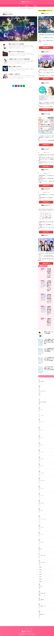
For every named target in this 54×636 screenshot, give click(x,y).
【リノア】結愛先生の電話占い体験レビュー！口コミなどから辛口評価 (49, 359)
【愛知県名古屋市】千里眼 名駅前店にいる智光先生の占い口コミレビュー (49, 310)
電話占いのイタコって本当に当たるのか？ (17, 51)
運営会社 (35, 5)
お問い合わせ (27, 5)
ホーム (19, 5)
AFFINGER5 (33, 634)
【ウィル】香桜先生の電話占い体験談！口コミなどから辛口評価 (49, 350)
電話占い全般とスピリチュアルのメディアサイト (27, 633)
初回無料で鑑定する (46, 47)
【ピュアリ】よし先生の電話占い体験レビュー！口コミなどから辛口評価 (49, 368)
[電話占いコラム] (21, 86)
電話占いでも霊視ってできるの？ (15, 66)
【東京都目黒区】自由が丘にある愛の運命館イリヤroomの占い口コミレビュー (49, 298)
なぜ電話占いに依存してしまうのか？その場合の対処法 (19, 59)
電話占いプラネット (27, 1)
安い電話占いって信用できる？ (15, 74)
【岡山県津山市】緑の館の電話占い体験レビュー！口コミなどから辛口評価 (49, 273)
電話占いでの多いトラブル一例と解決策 (16, 44)
